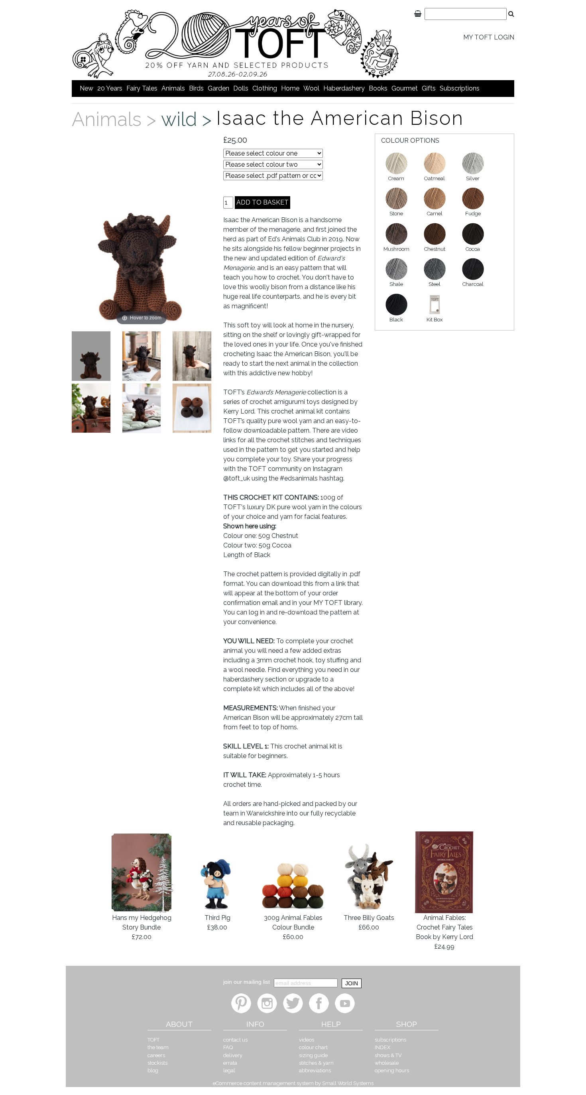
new (86, 88)
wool (311, 88)
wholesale (387, 1063)
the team (158, 1047)
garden (218, 88)
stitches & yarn (316, 1063)
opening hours (392, 1070)
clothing (264, 88)
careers (156, 1055)
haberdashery (344, 88)
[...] (91, 356)
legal (229, 1070)
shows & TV (388, 1055)
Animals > (116, 119)
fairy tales (141, 88)
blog (152, 1070)
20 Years (109, 88)
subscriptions (460, 88)
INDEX (382, 1047)
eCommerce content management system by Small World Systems (293, 1083)
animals (173, 88)
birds (196, 88)
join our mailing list (246, 982)
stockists (157, 1063)
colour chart (313, 1047)
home (290, 88)
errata (230, 1063)
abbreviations (315, 1070)
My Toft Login (488, 37)
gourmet (404, 88)
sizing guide (313, 1055)
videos (306, 1040)
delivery (232, 1055)
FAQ (228, 1047)
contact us (235, 1040)
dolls (240, 88)
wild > (188, 119)
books (378, 88)
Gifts (429, 88)
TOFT (153, 1040)
